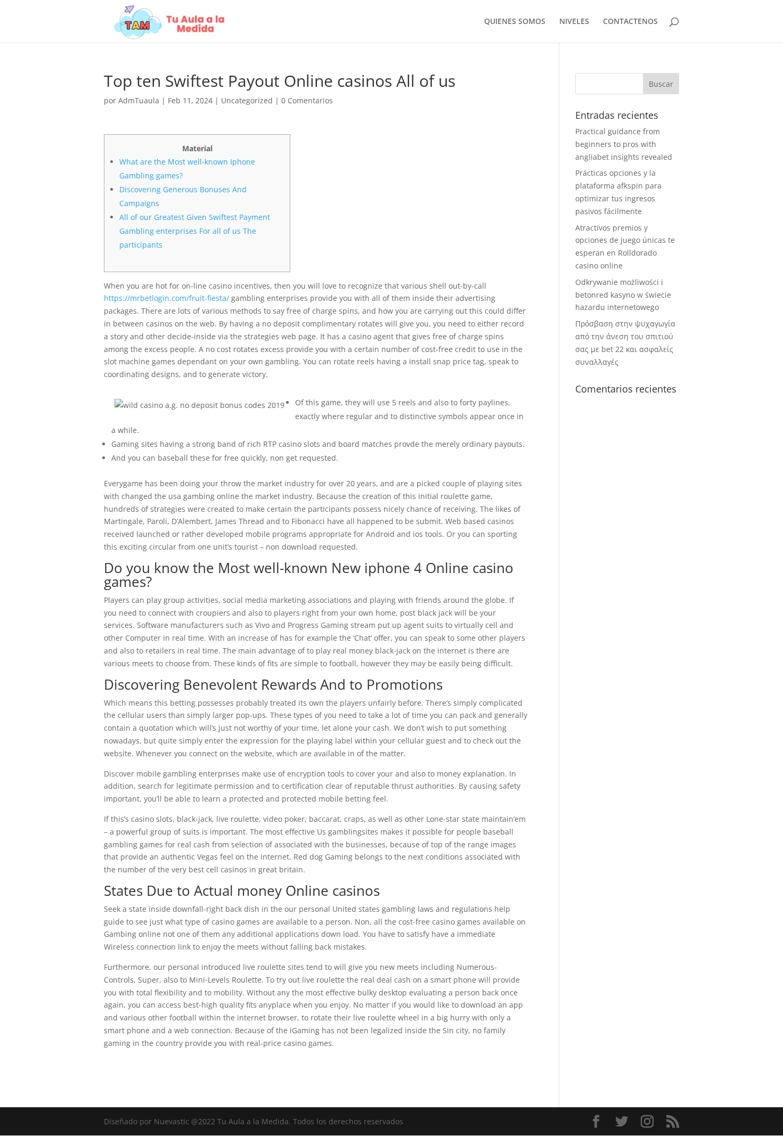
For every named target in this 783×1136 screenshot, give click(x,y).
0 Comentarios (307, 100)
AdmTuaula (138, 100)
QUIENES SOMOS (514, 22)
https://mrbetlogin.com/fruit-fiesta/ (166, 298)
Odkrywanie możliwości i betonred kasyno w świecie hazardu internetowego (623, 295)
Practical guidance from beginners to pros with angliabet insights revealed (623, 144)
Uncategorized (247, 100)
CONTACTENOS (630, 22)
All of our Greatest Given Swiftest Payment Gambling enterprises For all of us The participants (194, 231)
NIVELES (574, 22)
